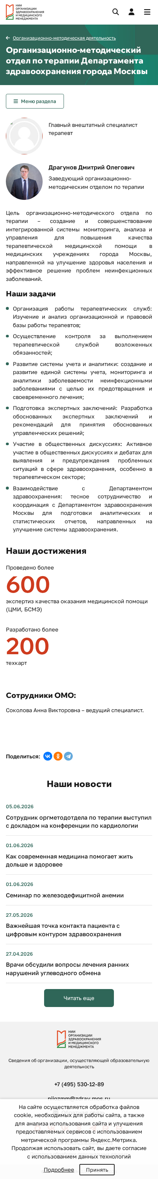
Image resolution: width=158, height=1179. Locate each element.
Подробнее (59, 1169)
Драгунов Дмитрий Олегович (91, 167)
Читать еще (79, 998)
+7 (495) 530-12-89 (79, 1084)
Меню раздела (38, 101)
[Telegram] (68, 756)
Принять (97, 1170)
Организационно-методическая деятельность (64, 38)
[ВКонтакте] (47, 756)
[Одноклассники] (58, 756)
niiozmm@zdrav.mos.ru (79, 1098)
